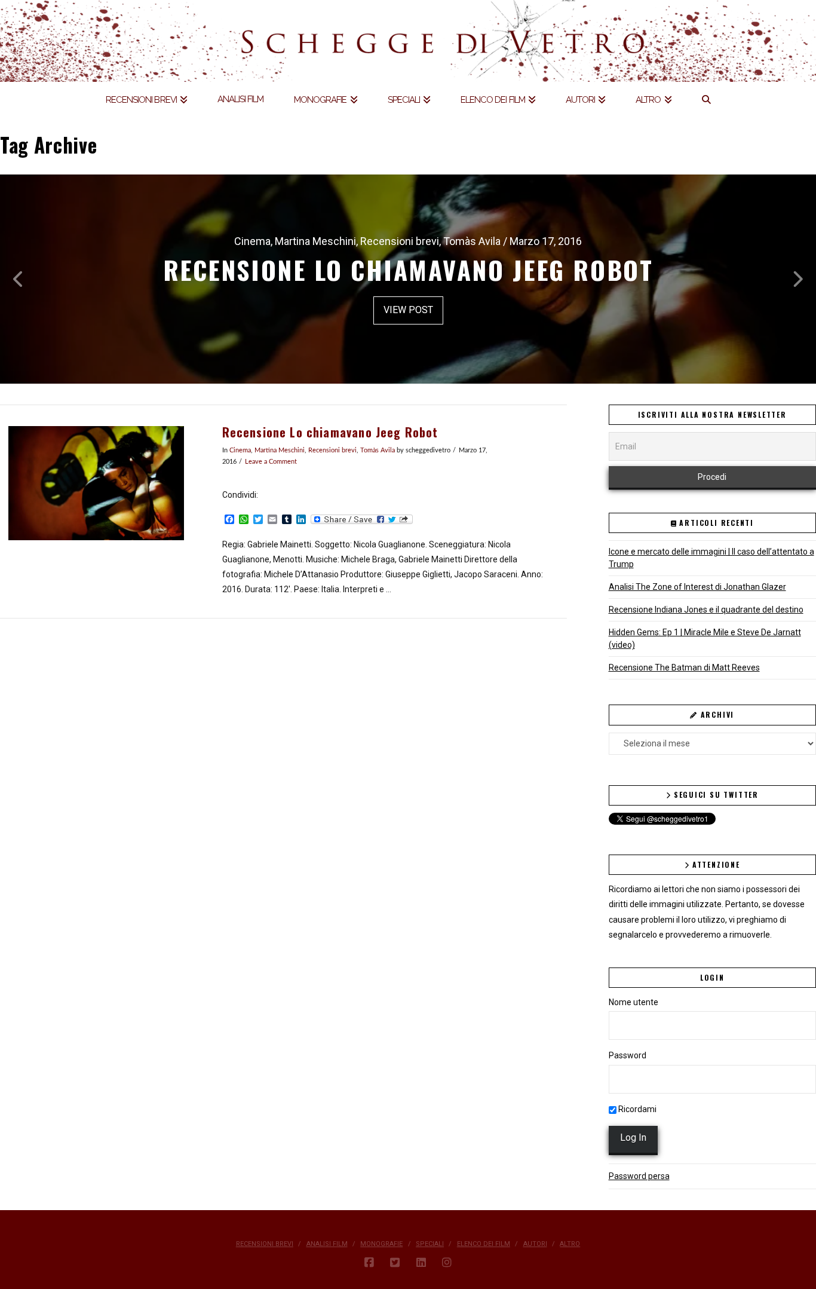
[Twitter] (395, 1262)
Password (627, 1055)
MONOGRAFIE (381, 1244)
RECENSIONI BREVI (264, 1244)
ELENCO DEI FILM (483, 1244)
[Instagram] (447, 1262)
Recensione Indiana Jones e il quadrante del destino (706, 609)
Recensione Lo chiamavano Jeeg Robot (330, 432)
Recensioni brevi (332, 451)
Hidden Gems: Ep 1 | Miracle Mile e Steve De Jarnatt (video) (705, 638)
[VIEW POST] (96, 483)
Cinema (240, 451)
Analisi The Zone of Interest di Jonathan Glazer (697, 587)
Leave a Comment (271, 462)
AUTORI (535, 1244)
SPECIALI (430, 1244)
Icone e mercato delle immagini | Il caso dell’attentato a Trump (711, 558)
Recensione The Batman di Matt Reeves (684, 667)
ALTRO (570, 1244)
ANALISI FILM (327, 1244)
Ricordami (636, 1109)
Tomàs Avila (377, 451)
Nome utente (633, 1002)
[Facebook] (369, 1262)
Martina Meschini (279, 451)
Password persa (639, 1176)
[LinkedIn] (421, 1262)
